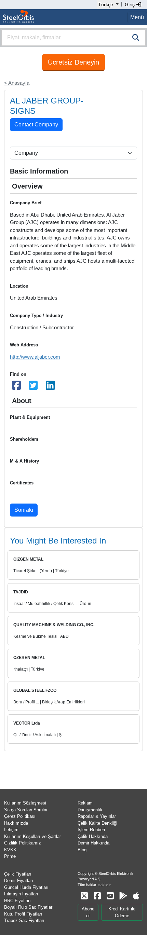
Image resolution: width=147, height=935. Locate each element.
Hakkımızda (16, 823)
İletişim (11, 829)
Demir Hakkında (93, 842)
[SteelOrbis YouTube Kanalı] (110, 895)
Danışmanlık (90, 809)
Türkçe (105, 4)
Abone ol (88, 912)
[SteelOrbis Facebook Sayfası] (97, 895)
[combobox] (73, 37)
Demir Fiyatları (18, 880)
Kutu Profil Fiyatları (23, 914)
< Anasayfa (16, 83)
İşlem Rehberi (91, 829)
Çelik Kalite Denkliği (97, 823)
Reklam (85, 803)
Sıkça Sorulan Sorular (26, 809)
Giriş (130, 4)
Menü (137, 17)
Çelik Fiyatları (17, 874)
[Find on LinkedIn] (50, 387)
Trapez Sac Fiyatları (24, 920)
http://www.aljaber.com (35, 357)
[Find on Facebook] (16, 387)
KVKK (10, 849)
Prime (10, 856)
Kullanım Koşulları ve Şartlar (32, 836)
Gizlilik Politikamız (22, 842)
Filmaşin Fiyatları (21, 893)
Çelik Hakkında (93, 836)
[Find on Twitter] (33, 387)
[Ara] (136, 37)
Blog (82, 849)
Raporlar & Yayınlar (97, 816)
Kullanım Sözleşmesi (25, 803)
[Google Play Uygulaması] (123, 895)
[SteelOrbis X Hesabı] (84, 895)
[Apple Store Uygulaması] (136, 895)
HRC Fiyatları (17, 900)
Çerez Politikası (20, 816)
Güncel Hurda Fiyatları (26, 887)
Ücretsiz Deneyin (73, 62)
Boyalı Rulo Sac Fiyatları (29, 907)
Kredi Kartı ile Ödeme (121, 912)
